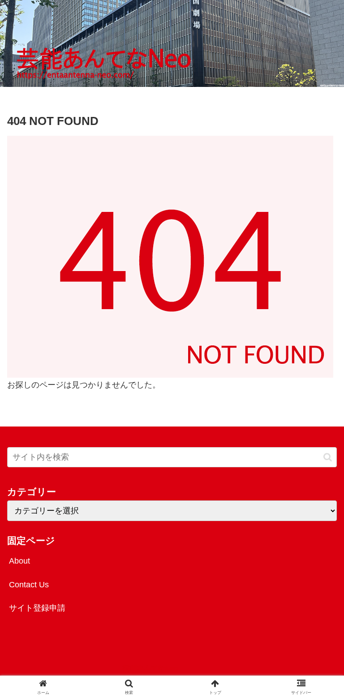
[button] (327, 457)
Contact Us (29, 584)
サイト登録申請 (37, 607)
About (19, 560)
